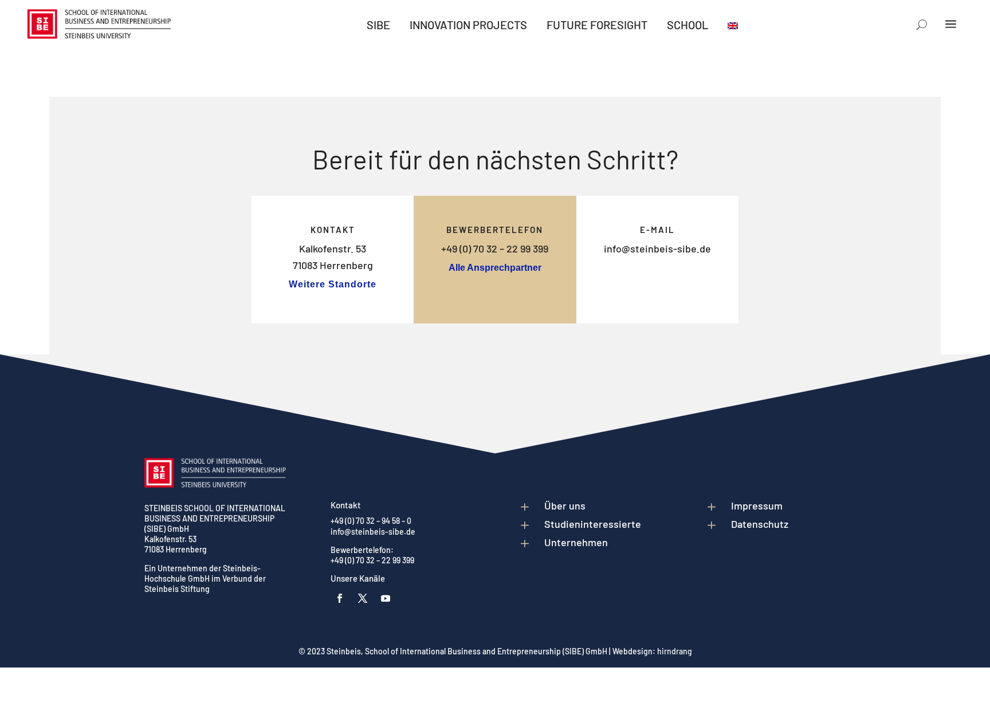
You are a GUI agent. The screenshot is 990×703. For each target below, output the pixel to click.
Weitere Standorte (332, 284)
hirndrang (674, 651)
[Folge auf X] (362, 598)
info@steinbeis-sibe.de (657, 248)
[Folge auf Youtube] (385, 598)
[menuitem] (378, 24)
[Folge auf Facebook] (340, 598)
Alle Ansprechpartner (495, 267)
